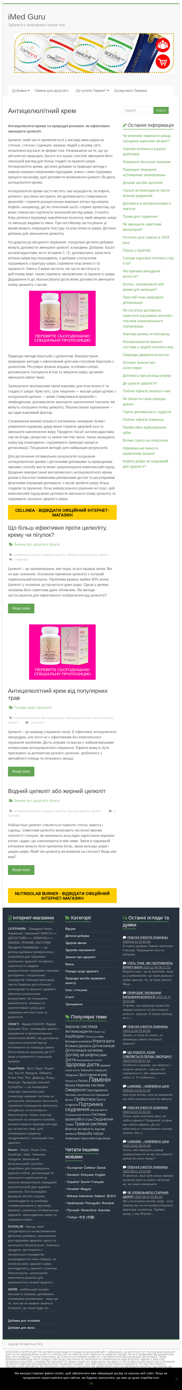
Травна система (90, 1123)
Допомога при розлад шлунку (147, 375)
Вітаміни (71, 1046)
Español (73, 1182)
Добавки (19, 91)
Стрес (89, 1119)
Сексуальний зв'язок (78, 1114)
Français (97, 1182)
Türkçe (72, 1217)
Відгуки (70, 928)
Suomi (85, 1182)
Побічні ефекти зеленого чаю (147, 391)
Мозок (70, 1085)
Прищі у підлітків (136, 250)
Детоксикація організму (84, 1050)
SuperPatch (16, 1068)
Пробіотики (84, 1099)
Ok (91, 1383)
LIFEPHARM (17, 928)
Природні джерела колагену (146, 355)
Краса (54, 544)
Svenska (104, 1210)
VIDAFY (13, 1024)
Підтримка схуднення (84, 1106)
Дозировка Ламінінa (130, 91)
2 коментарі (20, 559)
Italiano (100, 1196)
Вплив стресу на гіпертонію (145, 440)
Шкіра (106, 1138)
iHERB (12, 1289)
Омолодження (97, 1090)
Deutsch (73, 1174)
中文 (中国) (87, 1217)
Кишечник (71, 1080)
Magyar (86, 1189)
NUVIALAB (15, 1226)
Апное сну (99, 1031)
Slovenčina (88, 1210)
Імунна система (81, 1026)
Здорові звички (76, 943)
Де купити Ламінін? (91, 91)
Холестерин (72, 1138)
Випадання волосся (78, 1041)
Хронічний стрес (91, 1138)
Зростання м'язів (93, 1075)
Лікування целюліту (54, 554)
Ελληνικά (87, 1174)
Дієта (70, 1059)
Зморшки (71, 1075)
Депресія (85, 1046)
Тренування (74, 1004)
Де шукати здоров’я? (140, 383)
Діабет (103, 1055)
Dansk (101, 1167)
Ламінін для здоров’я (51, 91)
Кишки (83, 1080)
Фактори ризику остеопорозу (146, 334)
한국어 (111, 1196)
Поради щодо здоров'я (32, 707)
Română (108, 1203)
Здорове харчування (80, 950)
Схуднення (103, 1119)
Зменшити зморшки (94, 1070)
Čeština (89, 1167)
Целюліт (103, 554)
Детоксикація (103, 1046)
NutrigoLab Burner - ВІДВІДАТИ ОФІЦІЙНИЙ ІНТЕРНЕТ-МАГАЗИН (62, 896)
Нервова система (90, 1085)
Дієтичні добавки (77, 936)
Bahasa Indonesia (80, 1196)
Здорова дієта (82, 1064)
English (100, 1174)
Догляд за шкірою (52, 718)
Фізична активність (79, 1129)
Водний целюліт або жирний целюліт (57, 791)
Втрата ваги (104, 1041)
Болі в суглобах (95, 1036)
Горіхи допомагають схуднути (147, 412)
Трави (69, 1124)
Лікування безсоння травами (146, 162)
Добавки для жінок (21, 1327)
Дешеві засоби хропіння (143, 183)
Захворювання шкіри (78, 718)
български (74, 1167)
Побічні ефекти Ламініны (143, 420)
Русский (73, 1210)
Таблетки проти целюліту (82, 554)
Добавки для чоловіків (24, 1320)
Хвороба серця (90, 1133)
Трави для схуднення (140, 216)
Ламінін (99, 1079)
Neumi (12, 1149)
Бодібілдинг (75, 1036)
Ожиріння (75, 1089)
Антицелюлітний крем (27, 554)
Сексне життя (98, 1110)
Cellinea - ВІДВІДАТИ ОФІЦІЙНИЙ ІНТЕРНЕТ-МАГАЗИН (62, 513)
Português (92, 1203)
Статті (69, 997)
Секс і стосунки (76, 990)
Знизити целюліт (102, 718)
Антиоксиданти (78, 1031)
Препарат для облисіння (80, 1094)
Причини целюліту (78, 811)
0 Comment (37, 722)
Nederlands (75, 1203)
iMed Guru (26, 16)
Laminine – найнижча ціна (148, 1086)
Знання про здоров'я (31, 544)
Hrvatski (73, 1189)
